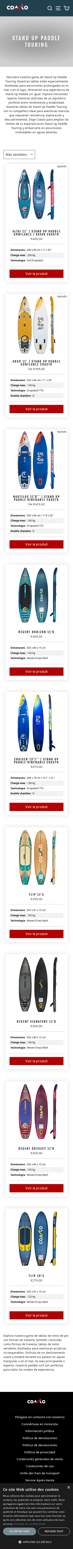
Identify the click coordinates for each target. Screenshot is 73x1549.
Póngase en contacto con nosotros (39, 1417)
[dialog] (36, 1516)
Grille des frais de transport (40, 1473)
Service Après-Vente (39, 1480)
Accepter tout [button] (19, 1531)
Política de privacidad (39, 1452)
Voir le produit (37, 273)
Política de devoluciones (40, 1438)
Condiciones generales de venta (40, 1459)
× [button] (68, 1487)
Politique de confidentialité (30, 1524)
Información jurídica (39, 1431)
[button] (36, 1542)
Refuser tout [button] (54, 1531)
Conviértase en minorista (39, 1424)
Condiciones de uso (40, 1466)
